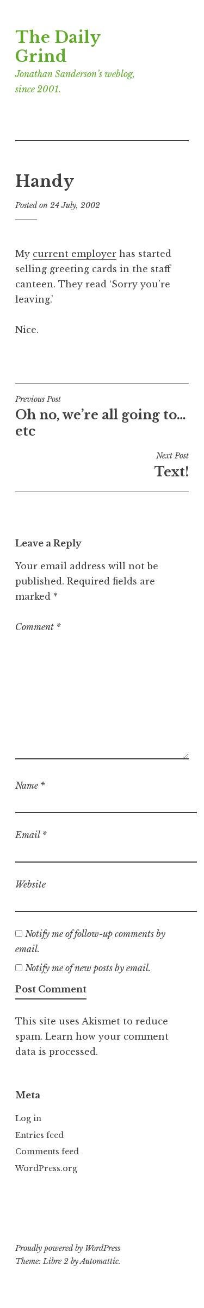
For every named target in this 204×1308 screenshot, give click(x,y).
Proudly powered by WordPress (67, 1248)
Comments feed (47, 1151)
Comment (38, 626)
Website (30, 884)
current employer (74, 253)
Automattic (99, 1261)
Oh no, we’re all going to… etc (100, 416)
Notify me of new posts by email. (88, 968)
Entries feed (39, 1135)
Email (31, 834)
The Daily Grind (57, 47)
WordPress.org (46, 1168)
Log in (28, 1118)
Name (30, 785)
